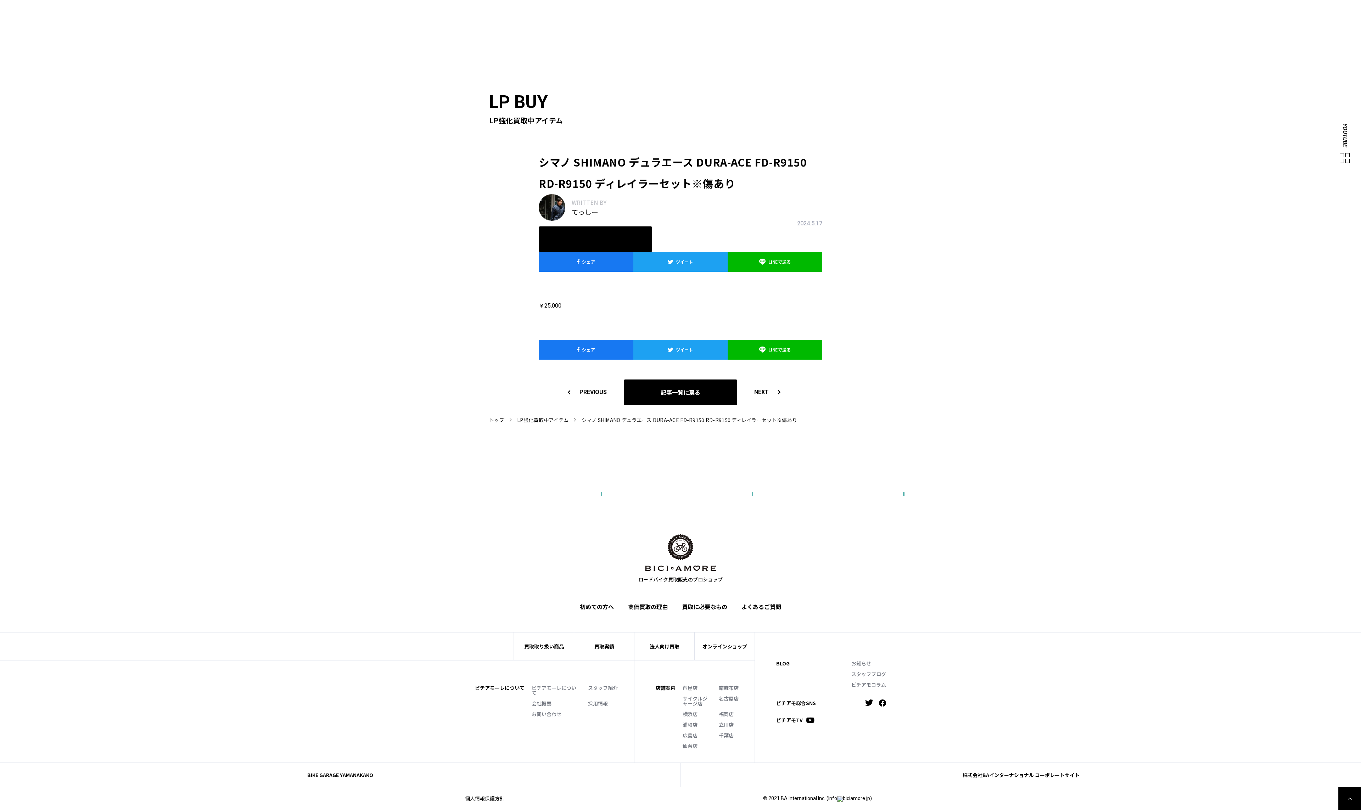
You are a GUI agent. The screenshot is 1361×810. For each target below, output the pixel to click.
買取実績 (1032, 23)
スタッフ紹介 (603, 687)
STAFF (1043, 13)
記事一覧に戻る (680, 392)
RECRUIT (1172, 13)
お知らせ (861, 663)
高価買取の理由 (648, 606)
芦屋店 (690, 687)
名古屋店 (729, 698)
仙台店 (690, 745)
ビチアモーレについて (554, 690)
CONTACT (1143, 13)
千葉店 (726, 735)
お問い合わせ (546, 713)
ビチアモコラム (868, 684)
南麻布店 (729, 687)
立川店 (726, 724)
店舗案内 (666, 687)
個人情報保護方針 (485, 798)
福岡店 (726, 713)
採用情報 (598, 703)
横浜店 (690, 713)
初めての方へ (997, 23)
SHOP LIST (1071, 13)
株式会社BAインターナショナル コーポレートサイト (1021, 774)
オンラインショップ (724, 646)
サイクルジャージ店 (695, 701)
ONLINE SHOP (1108, 13)
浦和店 (690, 724)
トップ (496, 419)
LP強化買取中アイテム (543, 419)
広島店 (690, 735)
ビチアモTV (789, 720)
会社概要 (541, 703)
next (761, 392)
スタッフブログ (868, 673)
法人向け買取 (1066, 23)
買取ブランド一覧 (1113, 23)
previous (593, 392)
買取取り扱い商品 (544, 646)
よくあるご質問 (1162, 23)
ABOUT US (1015, 13)
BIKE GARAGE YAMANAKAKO (340, 774)
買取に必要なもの (704, 606)
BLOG (783, 663)
